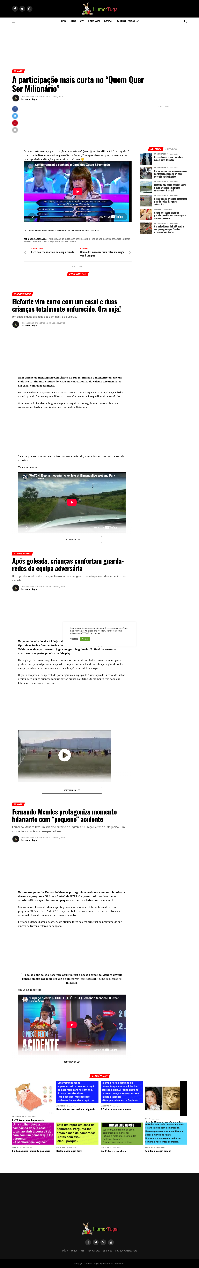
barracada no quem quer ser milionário (70, 239)
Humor (73, 21)
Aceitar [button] (85, 639)
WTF (82, 21)
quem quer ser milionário (64, 242)
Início (63, 21)
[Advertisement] (99, 46)
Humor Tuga (31, 99)
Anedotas (108, 21)
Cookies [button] (74, 639)
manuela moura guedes (37, 242)
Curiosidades (94, 21)
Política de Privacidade (128, 21)
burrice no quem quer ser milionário (111, 239)
